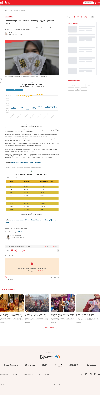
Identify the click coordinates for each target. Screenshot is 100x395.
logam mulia (81, 85)
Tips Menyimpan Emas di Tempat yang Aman (26, 162)
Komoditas (22, 10)
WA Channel (22, 232)
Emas (88, 85)
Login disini (41, 271)
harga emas (72, 85)
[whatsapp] (19, 250)
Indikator (83, 89)
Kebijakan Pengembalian (58, 384)
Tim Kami (46, 374)
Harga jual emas (9, 130)
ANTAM (71, 89)
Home (6, 10)
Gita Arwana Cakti (13, 32)
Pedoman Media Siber (83, 384)
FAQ (39, 374)
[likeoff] (54, 246)
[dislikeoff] (45, 246)
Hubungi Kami (4, 374)
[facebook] (12, 250)
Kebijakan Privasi (71, 384)
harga (77, 89)
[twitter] (16, 250)
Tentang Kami (16, 374)
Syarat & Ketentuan (95, 384)
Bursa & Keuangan (14, 10)
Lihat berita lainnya (50, 327)
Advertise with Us (28, 374)
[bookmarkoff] (58, 250)
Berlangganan (88, 3)
